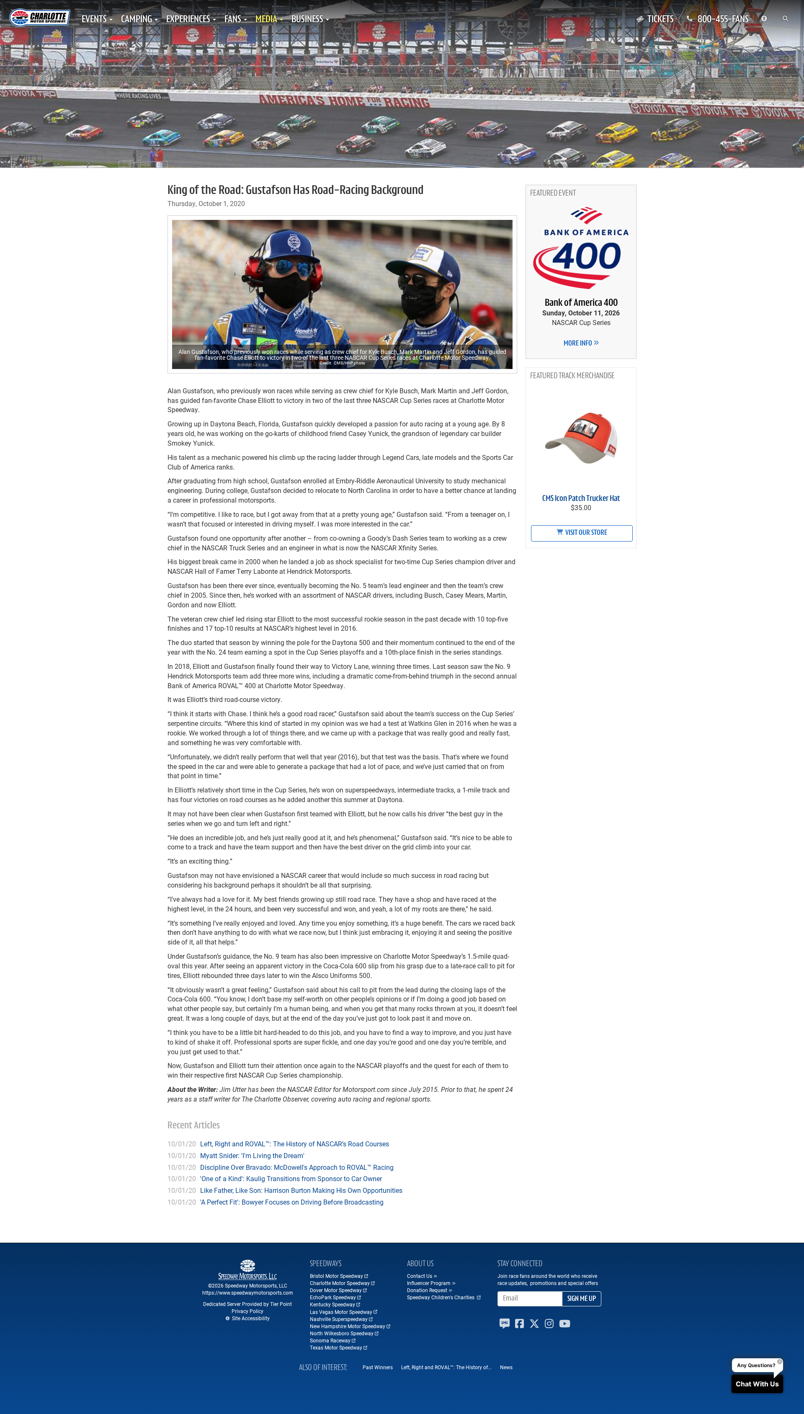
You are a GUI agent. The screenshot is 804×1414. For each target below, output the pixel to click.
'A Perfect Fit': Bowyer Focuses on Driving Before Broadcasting (292, 1201)
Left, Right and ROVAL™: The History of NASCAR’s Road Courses (294, 1143)
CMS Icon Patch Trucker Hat (581, 499)
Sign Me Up (581, 1299)
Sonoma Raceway (330, 1340)
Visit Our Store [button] (585, 533)
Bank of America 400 (581, 303)
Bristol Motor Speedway (336, 1275)
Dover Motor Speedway (336, 1290)
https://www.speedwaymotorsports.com (247, 1292)
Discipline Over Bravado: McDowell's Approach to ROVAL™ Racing (297, 1167)
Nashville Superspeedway (339, 1319)
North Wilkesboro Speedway (342, 1333)
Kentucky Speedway (332, 1304)
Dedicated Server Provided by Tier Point (247, 1303)
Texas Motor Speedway (336, 1347)
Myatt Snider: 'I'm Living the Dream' (252, 1155)
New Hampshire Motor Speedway (347, 1326)
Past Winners (378, 1367)
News (506, 1367)
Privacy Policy (247, 1311)
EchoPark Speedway (333, 1297)
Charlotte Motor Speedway (340, 1283)
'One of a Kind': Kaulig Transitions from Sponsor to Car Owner (291, 1178)
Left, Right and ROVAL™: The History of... (446, 1367)
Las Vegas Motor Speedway (341, 1311)
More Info (578, 344)
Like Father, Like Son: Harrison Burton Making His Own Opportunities (301, 1190)
